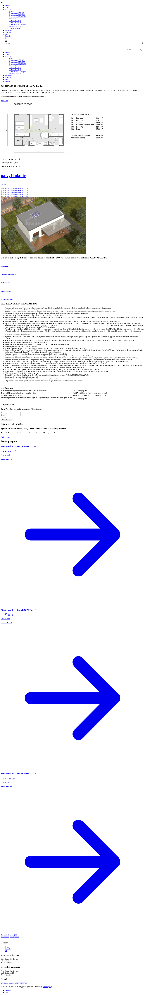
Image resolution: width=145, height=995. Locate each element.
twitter (7, 992)
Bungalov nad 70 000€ (17, 15)
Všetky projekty (14, 28)
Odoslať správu (6, 420)
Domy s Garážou (15, 26)
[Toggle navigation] (2, 2)
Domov (7, 5)
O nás (7, 7)
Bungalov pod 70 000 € (17, 13)
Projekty (8, 56)
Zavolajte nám (14, 937)
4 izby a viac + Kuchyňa (17, 24)
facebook (8, 990)
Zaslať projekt (5, 437)
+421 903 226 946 (20, 983)
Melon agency (47, 987)
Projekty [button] (8, 9)
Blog (6, 34)
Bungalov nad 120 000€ (17, 17)
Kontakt (8, 36)
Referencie (8, 30)
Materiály (8, 32)
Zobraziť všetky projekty (9, 935)
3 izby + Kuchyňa (15, 23)
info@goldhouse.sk (7, 983)
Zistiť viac (4, 101)
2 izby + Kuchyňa (15, 21)
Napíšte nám (5, 937)
